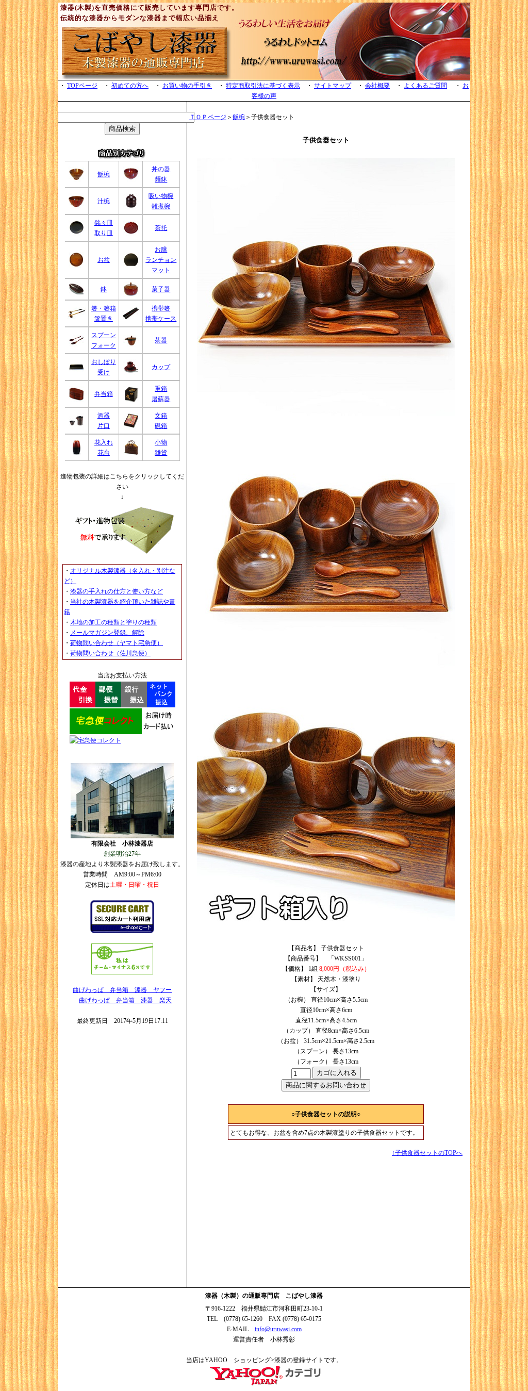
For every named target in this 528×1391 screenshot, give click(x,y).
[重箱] (131, 399)
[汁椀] (76, 206)
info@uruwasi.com (278, 1329)
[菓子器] (131, 295)
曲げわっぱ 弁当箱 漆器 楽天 (125, 1000)
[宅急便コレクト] (122, 732)
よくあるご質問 (425, 85)
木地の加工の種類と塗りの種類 (113, 622)
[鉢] (76, 295)
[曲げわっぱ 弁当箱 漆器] (264, 1383)
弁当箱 (103, 394)
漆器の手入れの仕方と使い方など (116, 591)
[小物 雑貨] (131, 453)
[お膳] (131, 265)
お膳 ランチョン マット (160, 260)
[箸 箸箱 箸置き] (77, 318)
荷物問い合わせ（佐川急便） (110, 653)
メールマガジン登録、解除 (107, 632)
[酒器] (76, 426)
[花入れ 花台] (76, 453)
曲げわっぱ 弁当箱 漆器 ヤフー (122, 989)
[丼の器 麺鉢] (131, 180)
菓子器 (161, 289)
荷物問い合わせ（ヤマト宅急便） (116, 643)
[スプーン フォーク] (76, 344)
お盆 (103, 259)
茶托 (161, 227)
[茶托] (131, 233)
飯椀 (103, 174)
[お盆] (76, 265)
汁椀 (103, 201)
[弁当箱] (76, 399)
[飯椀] (76, 180)
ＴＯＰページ (207, 117)
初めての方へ (129, 85)
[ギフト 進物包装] (122, 551)
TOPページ (82, 85)
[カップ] (131, 372)
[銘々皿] (76, 233)
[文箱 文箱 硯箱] (131, 426)
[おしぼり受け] (76, 372)
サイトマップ (332, 85)
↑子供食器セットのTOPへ (427, 1152)
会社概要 (377, 85)
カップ (161, 367)
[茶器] (131, 344)
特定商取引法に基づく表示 (263, 85)
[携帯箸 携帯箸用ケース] (131, 318)
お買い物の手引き (187, 85)
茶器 (161, 340)
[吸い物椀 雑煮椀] (131, 206)
